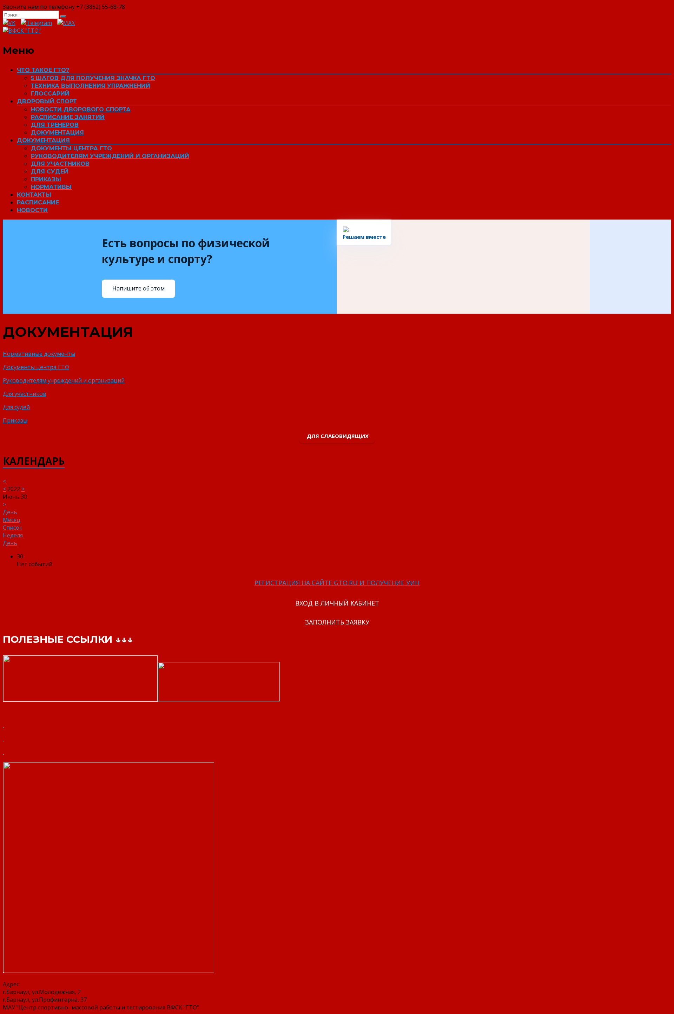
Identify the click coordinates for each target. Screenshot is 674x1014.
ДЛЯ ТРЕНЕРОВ (55, 125)
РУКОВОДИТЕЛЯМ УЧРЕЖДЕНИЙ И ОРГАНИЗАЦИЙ (110, 156)
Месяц (11, 520)
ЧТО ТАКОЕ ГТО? (43, 70)
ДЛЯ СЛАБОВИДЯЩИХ (337, 435)
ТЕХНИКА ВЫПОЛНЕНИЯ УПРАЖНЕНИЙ (90, 86)
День (10, 543)
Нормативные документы (39, 354)
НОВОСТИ (32, 210)
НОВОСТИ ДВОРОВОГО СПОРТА (81, 109)
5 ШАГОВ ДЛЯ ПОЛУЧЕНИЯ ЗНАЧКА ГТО (93, 78)
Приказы (15, 420)
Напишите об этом (138, 288)
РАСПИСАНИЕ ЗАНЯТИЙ (68, 117)
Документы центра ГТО (36, 367)
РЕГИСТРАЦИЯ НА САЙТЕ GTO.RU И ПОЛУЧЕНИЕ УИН (337, 582)
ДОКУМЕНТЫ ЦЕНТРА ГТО (71, 148)
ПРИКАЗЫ (46, 179)
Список (12, 527)
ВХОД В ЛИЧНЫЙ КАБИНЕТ (337, 603)
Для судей (16, 407)
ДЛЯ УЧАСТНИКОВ (60, 164)
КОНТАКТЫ (34, 194)
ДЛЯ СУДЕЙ (49, 171)
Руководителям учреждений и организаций (64, 380)
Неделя (13, 535)
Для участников (24, 394)
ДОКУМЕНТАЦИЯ (57, 132)
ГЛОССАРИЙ (50, 93)
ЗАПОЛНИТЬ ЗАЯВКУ (337, 622)
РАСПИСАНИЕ (38, 202)
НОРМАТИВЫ (51, 187)
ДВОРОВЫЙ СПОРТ (47, 101)
